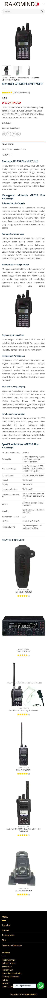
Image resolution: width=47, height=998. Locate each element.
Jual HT (13, 78)
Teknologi (6, 925)
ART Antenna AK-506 (23, 891)
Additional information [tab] (14, 150)
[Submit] (42, 11)
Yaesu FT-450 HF (23, 651)
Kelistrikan (7, 967)
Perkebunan (7, 970)
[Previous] (6, 42)
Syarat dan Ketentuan (12, 945)
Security (6, 983)
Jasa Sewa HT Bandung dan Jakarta (23, 711)
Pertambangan (8, 960)
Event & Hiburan (9, 987)
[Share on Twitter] (14, 134)
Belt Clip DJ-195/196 (23, 592)
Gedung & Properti (10, 977)
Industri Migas (8, 963)
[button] (43, 4)
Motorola (18, 166)
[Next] (41, 42)
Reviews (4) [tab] (7, 155)
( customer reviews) (21, 93)
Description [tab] (8, 144)
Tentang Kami (8, 935)
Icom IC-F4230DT (23, 770)
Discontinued (23, 78)
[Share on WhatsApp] (4, 134)
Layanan (6, 930)
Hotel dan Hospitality (12, 973)
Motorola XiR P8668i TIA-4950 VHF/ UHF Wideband (24, 830)
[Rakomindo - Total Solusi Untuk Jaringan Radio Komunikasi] (22, 4)
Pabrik (5, 980)
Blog (4, 940)
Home (4, 78)
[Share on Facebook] (9, 134)
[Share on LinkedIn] (18, 134)
